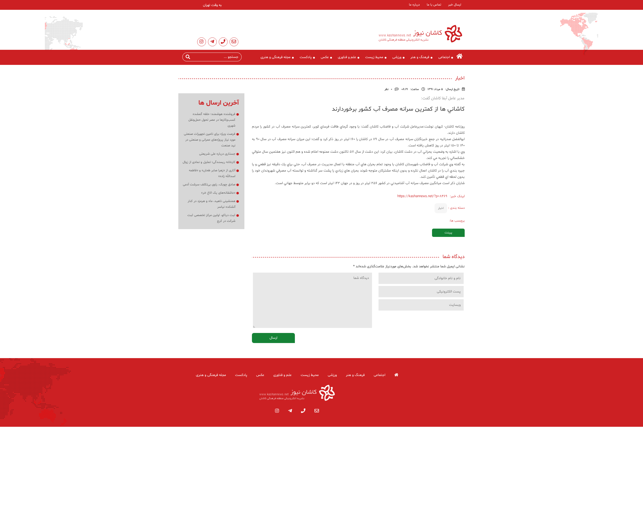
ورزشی (396, 57)
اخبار (441, 208)
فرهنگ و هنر (419, 57)
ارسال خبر (454, 5)
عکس (325, 57)
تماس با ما (434, 5)
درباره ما (414, 5)
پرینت (448, 233)
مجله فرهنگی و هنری (275, 57)
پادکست (306, 57)
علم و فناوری (347, 57)
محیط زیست (374, 57)
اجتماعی (444, 57)
